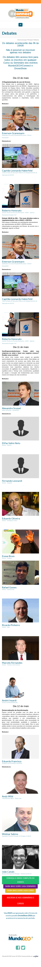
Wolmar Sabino (10, 834)
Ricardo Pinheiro (11, 625)
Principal (30, 40)
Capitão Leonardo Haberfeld (17, 170)
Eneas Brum (8, 556)
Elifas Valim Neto (11, 443)
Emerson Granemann (13, 133)
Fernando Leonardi (12, 480)
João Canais (8, 871)
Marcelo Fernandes (12, 662)
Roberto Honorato (11, 210)
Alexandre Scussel (11, 408)
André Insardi (9, 700)
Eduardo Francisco (11, 761)
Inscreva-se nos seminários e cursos (20, 900)
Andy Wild (7, 796)
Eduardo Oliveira (11, 518)
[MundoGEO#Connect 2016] (21, 13)
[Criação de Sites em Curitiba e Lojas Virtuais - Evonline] (36, 956)
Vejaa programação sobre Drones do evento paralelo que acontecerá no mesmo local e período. (20, 915)
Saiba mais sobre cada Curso (20, 890)
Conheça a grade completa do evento (20, 880)
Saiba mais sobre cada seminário (20, 886)
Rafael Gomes (9, 587)
